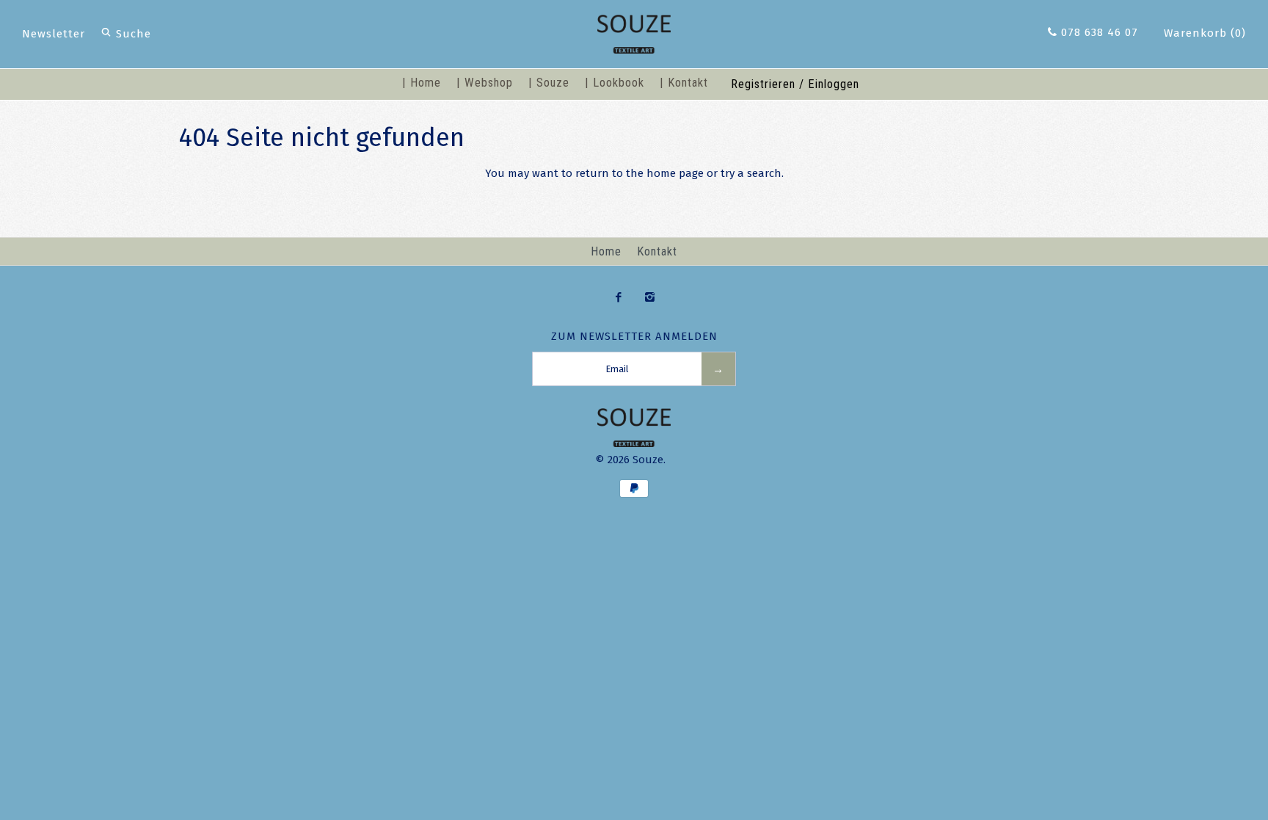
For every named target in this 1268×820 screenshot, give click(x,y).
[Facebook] (618, 298)
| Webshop (484, 83)
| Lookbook (614, 83)
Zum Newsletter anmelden (634, 336)
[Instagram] (650, 298)
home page (675, 173)
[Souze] (634, 23)
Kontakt (657, 251)
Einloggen (833, 84)
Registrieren (763, 84)
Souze (648, 459)
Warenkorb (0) (1205, 33)
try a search (751, 173)
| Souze (548, 83)
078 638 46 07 (1097, 32)
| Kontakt (684, 83)
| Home (421, 83)
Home (606, 251)
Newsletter (53, 33)
